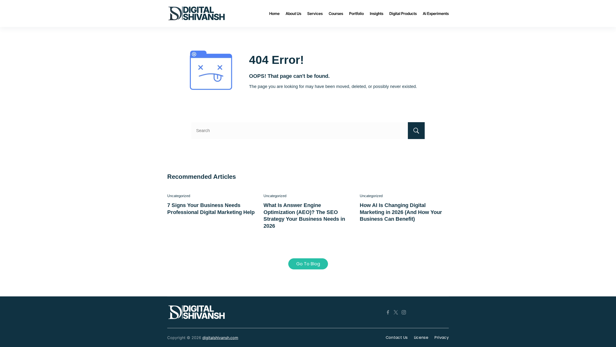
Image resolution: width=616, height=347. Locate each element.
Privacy (441, 337)
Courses (336, 13)
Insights (376, 13)
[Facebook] (388, 312)
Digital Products (403, 13)
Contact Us (397, 337)
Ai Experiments (436, 13)
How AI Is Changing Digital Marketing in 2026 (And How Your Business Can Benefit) (401, 212)
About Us (293, 13)
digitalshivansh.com (220, 337)
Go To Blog (308, 264)
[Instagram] (404, 312)
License (421, 337)
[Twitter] (396, 312)
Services (315, 13)
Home (274, 13)
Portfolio (356, 13)
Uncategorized (178, 196)
